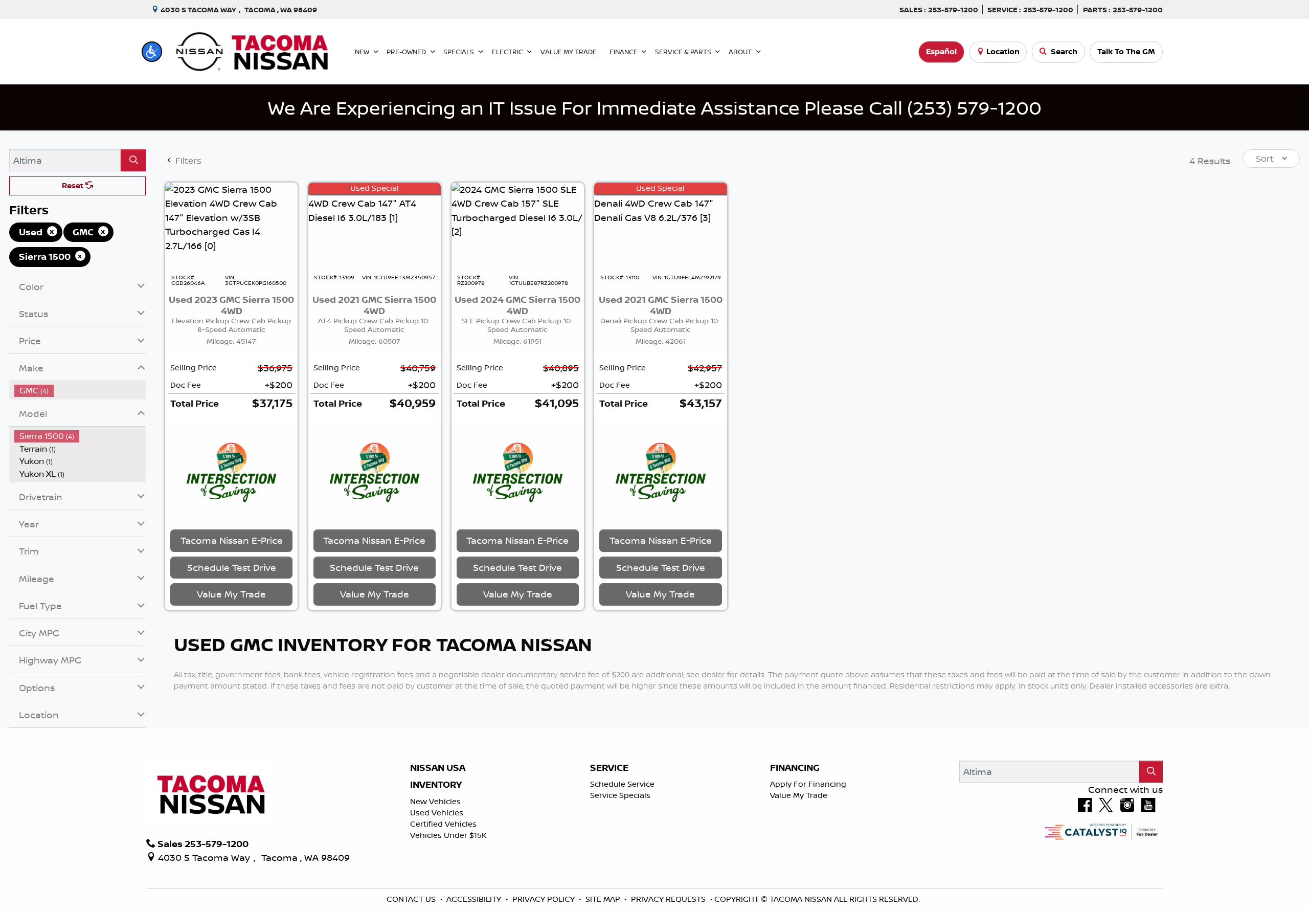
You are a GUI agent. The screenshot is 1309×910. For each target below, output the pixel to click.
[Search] (133, 160)
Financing (795, 768)
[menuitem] (80, 390)
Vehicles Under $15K (448, 835)
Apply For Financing (808, 784)
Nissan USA (437, 768)
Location (1003, 51)
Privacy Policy (544, 899)
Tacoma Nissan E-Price (231, 540)
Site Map (603, 899)
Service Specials (620, 795)
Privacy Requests (669, 899)
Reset (73, 185)
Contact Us (412, 899)
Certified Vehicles (443, 823)
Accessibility (474, 899)
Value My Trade (798, 795)
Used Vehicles (436, 812)
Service (609, 768)
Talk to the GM (1126, 51)
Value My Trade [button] (231, 594)
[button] (152, 51)
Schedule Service (622, 784)
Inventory (436, 785)
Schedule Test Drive (231, 567)
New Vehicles (435, 801)
